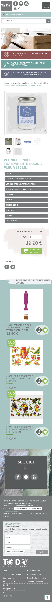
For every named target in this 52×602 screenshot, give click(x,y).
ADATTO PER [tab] (11, 210)
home (6, 83)
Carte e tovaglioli (33, 571)
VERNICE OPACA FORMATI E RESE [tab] (20, 189)
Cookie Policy (36, 508)
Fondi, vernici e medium (12, 574)
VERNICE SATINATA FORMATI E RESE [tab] (20, 184)
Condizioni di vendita (11, 511)
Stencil (5, 585)
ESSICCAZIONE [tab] (12, 205)
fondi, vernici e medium (19, 83)
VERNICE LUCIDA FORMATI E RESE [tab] (20, 179)
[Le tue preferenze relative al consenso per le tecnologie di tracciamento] (47, 597)
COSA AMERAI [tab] (11, 221)
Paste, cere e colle (10, 582)
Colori (5, 571)
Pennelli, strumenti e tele (36, 578)
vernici (32, 83)
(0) (19, 8)
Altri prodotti (7, 596)
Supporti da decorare (35, 582)
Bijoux (5, 592)
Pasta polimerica (9, 589)
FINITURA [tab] (10, 200)
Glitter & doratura (9, 578)
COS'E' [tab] (8, 174)
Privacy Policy (22, 508)
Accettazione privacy (15, 551)
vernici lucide (42, 83)
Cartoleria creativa (34, 574)
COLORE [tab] (9, 195)
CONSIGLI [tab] (10, 216)
